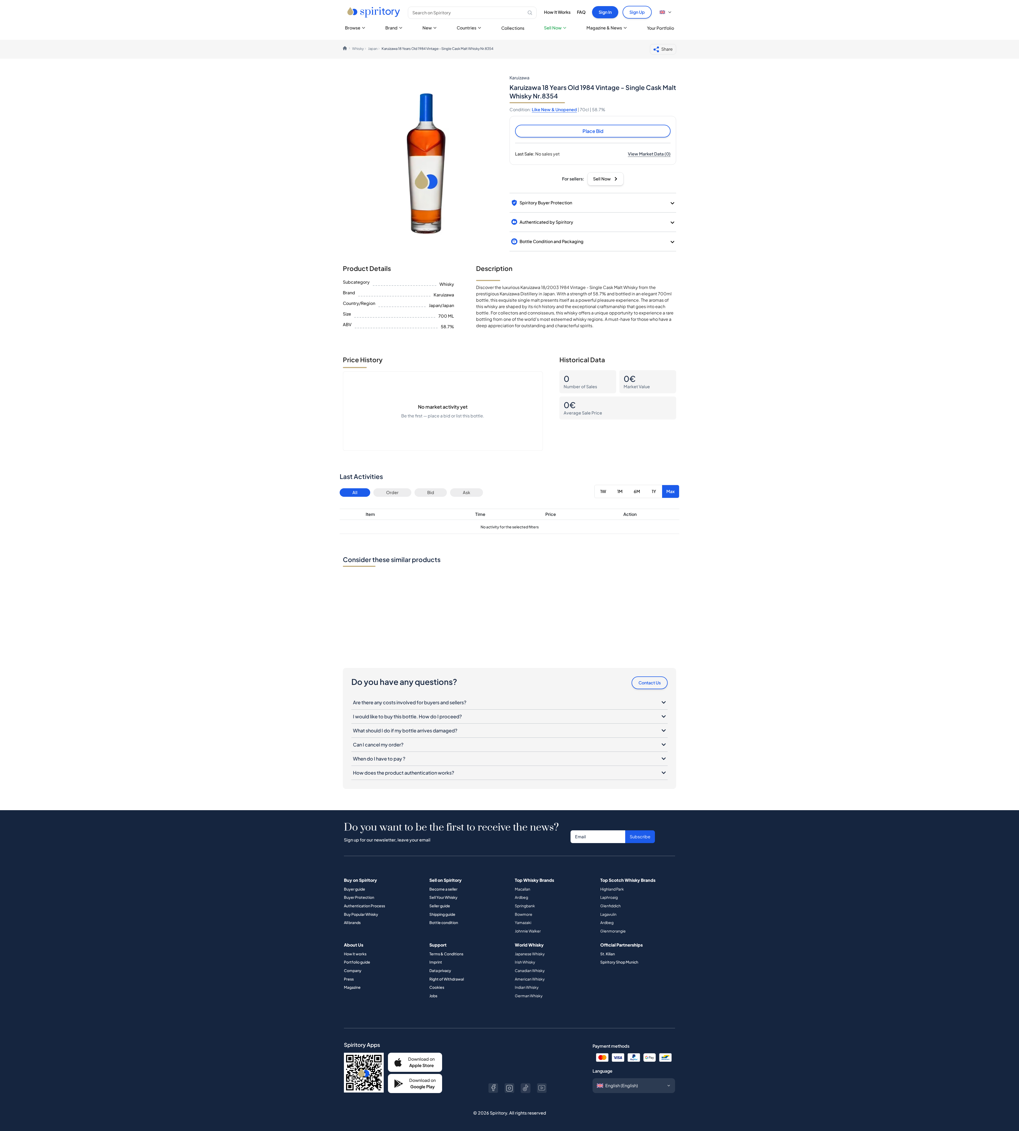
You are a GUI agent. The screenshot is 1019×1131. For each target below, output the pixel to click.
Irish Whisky (525, 962)
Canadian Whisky (530, 970)
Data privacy (440, 970)
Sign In (605, 12)
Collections (512, 28)
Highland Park (612, 889)
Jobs (433, 995)
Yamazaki (523, 922)
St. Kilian (607, 953)
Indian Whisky (527, 987)
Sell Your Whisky (443, 897)
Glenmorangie (613, 931)
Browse (352, 28)
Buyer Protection (359, 897)
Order (392, 492)
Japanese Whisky (530, 953)
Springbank (525, 905)
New (427, 28)
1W (603, 491)
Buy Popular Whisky (361, 914)
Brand (391, 28)
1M (620, 491)
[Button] (493, 1088)
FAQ (581, 12)
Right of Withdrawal (446, 979)
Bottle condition (443, 922)
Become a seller (443, 889)
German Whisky (529, 995)
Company (352, 970)
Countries (466, 28)
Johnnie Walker (528, 931)
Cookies (436, 987)
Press (349, 979)
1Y (654, 491)
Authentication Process (364, 905)
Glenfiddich (610, 905)
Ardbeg (521, 897)
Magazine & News (604, 28)
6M (637, 491)
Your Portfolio (660, 28)
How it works (355, 953)
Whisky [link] (358, 48)
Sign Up (637, 12)
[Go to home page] (374, 12)
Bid (430, 492)
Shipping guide (442, 914)
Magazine (352, 987)
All (354, 492)
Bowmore (523, 914)
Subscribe (640, 836)
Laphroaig (609, 897)
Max (670, 491)
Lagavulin (608, 914)
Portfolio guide (357, 962)
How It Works (557, 12)
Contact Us (649, 682)
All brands (352, 922)
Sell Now (553, 28)
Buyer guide (354, 889)
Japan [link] (372, 48)
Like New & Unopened (554, 109)
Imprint (435, 962)
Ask (466, 492)
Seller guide (439, 905)
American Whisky (530, 979)
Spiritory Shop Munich (619, 962)
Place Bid (592, 131)
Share (667, 49)
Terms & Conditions (446, 953)
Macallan (522, 889)
